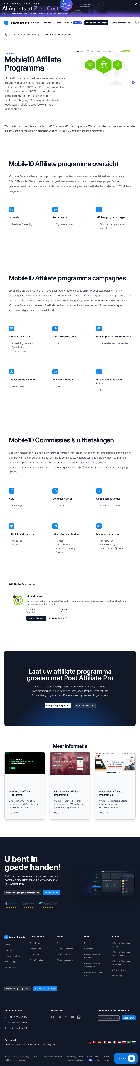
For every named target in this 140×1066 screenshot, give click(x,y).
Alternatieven (10, 967)
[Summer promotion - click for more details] (70, 8)
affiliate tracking (85, 686)
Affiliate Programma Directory (25, 34)
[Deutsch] (89, 1042)
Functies (8, 950)
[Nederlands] (119, 1042)
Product (35, 22)
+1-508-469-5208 (17, 1028)
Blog (86, 943)
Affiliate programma (66, 960)
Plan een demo (83, 705)
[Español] (99, 1042)
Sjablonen (88, 949)
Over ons (61, 943)
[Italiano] (114, 1042)
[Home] (5, 34)
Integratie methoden (13, 956)
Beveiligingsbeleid (75, 1056)
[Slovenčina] (134, 1042)
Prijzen (7, 945)
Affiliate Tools (117, 976)
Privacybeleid (93, 1056)
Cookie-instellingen (75, 1060)
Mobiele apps (10, 961)
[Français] (104, 1042)
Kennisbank (35, 943)
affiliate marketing (72, 695)
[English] (94, 1042)
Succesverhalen (64, 954)
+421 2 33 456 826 (18, 1017)
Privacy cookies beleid (114, 1056)
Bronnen (47, 22)
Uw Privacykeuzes (102, 1060)
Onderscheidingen (65, 949)
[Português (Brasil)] (129, 1042)
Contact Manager (36, 618)
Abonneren (128, 1018)
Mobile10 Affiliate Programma (57, 34)
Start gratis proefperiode (58, 705)
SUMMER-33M (16, 14)
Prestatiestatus (36, 960)
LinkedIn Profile (56, 618)
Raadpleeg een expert (96, 22)
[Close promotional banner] (135, 4)
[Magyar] (109, 1042)
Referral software (119, 970)
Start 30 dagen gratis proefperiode (22, 892)
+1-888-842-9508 (17, 1022)
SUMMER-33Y (42, 14)
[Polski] (124, 1042)
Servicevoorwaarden (53, 1056)
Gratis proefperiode (121, 22)
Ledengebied (35, 949)
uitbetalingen (12, 95)
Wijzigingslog (35, 954)
